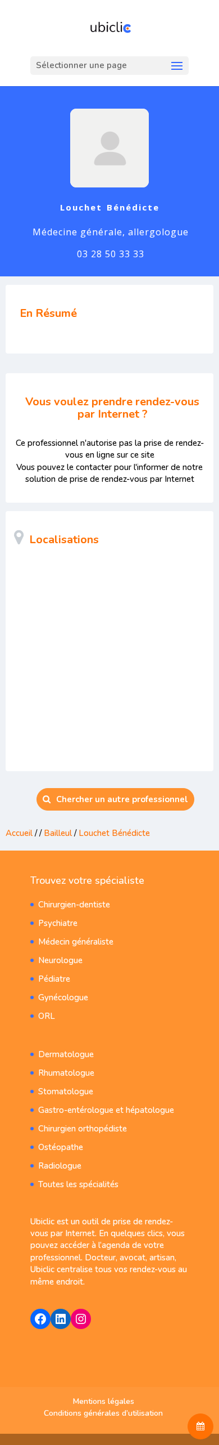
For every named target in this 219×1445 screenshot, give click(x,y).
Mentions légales (103, 1401)
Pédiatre (54, 979)
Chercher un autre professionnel (122, 799)
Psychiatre (57, 923)
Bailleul (58, 833)
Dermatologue (66, 1054)
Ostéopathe (60, 1147)
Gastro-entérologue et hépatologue (106, 1110)
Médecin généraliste (75, 941)
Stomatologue (65, 1091)
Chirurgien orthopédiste (82, 1128)
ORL (46, 1016)
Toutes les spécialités (78, 1184)
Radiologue (59, 1165)
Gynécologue (63, 997)
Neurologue (60, 960)
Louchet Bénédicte (114, 833)
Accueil (19, 833)
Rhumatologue (66, 1073)
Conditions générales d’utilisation (103, 1413)
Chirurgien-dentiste (74, 904)
